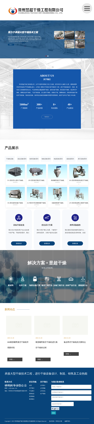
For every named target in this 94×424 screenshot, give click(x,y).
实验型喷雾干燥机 (57, 203)
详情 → (12, 359)
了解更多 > (47, 117)
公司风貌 (42, 388)
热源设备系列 (58, 159)
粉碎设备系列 (34, 159)
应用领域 (31, 396)
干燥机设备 (9, 159)
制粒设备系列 (46, 159)
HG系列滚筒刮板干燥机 (15, 203)
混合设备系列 (22, 159)
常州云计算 (59, 421)
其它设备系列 (82, 159)
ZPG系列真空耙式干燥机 (36, 180)
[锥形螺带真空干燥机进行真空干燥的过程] (47, 317)
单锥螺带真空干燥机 (57, 180)
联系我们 (31, 399)
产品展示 (31, 391)
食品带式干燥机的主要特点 (75, 342)
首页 (30, 385)
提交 (53, 413)
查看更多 (19, 243)
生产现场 (42, 393)
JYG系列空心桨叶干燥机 (15, 180)
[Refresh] (55, 408)
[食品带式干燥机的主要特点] (75, 317)
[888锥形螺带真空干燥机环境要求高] (18, 317)
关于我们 (31, 388)
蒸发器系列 (70, 159)
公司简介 (42, 385)
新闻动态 (31, 393)
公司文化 (42, 391)
